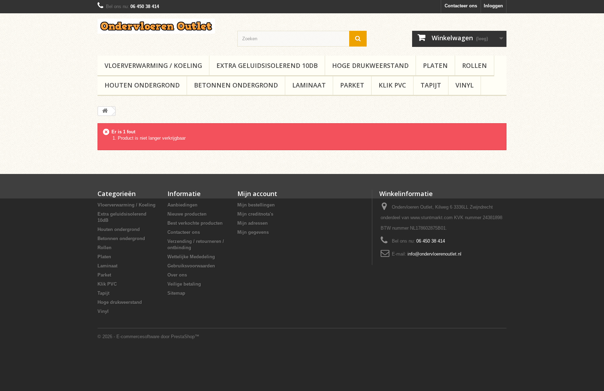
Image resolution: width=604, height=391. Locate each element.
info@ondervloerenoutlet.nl (434, 254)
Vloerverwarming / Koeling (153, 65)
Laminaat (309, 85)
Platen (435, 65)
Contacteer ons (461, 5)
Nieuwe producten (187, 214)
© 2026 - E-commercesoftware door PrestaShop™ (148, 336)
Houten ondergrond (142, 85)
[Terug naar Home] (105, 111)
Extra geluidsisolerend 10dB (267, 65)
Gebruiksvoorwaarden (191, 265)
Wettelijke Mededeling (191, 256)
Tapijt (430, 85)
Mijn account (257, 193)
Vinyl (464, 85)
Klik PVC (392, 85)
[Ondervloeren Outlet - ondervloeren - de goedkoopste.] (162, 26)
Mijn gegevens (253, 232)
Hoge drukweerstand (370, 65)
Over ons (177, 275)
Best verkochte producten (195, 223)
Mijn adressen (252, 223)
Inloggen (493, 5)
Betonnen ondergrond (236, 85)
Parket (352, 85)
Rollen (474, 65)
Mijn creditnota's (255, 214)
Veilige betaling (184, 284)
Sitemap (176, 293)
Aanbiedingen (182, 205)
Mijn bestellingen (256, 205)
